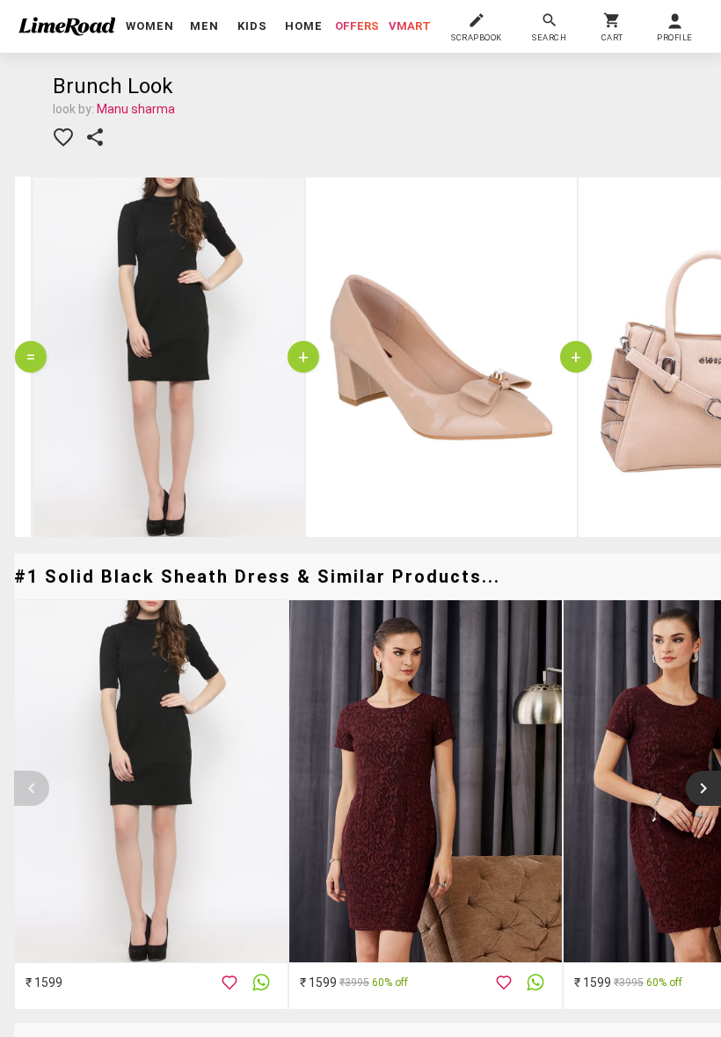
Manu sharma (136, 109)
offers (357, 26)
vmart (410, 26)
